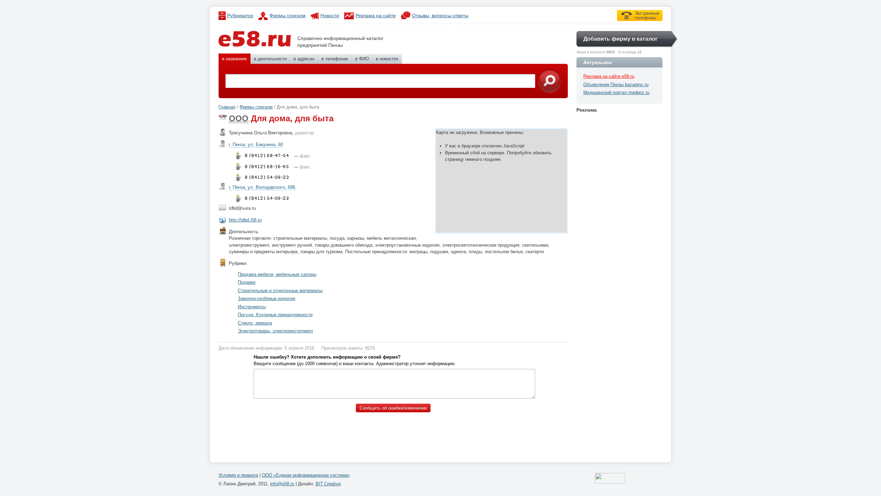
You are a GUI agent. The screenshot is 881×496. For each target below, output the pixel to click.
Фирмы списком (287, 15)
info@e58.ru (282, 483)
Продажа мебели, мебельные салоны (277, 274)
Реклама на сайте (375, 15)
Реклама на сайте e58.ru (608, 76)
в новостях (387, 58)
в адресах (304, 58)
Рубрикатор (240, 15)
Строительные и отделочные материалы (280, 290)
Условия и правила (238, 475)
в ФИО (362, 58)
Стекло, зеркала (255, 323)
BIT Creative (328, 483)
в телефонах (334, 58)
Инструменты (252, 306)
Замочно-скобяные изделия (266, 298)
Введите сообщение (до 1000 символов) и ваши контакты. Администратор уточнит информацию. (355, 360)
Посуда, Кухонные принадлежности (275, 314)
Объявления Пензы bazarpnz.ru (615, 84)
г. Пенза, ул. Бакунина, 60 (256, 144)
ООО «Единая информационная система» (306, 475)
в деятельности (270, 58)
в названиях (234, 58)
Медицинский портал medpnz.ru (616, 92)
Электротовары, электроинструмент (275, 330)
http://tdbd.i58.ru (245, 220)
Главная (227, 107)
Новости (329, 15)
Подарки (246, 282)
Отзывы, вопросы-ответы (440, 15)
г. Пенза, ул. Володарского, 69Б (262, 187)
